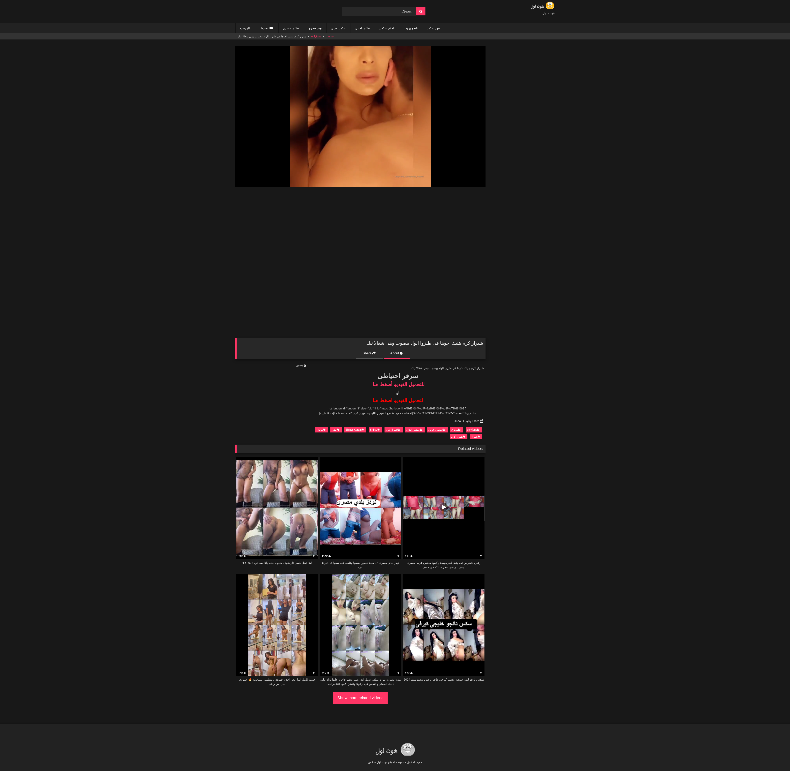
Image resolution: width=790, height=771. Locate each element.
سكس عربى (338, 28)
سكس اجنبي (363, 28)
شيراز (474, 436)
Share (367, 353)
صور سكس (433, 28)
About (395, 353)
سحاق (454, 429)
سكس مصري (291, 28)
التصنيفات (264, 28)
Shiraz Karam (353, 429)
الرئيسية (245, 28)
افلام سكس (386, 28)
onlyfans (316, 36)
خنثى (334, 429)
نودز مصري (315, 28)
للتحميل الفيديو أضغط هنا (399, 384)
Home (329, 36)
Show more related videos (360, 698)
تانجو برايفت (410, 28)
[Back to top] (777, 759)
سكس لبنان (413, 429)
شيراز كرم (391, 429)
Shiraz (374, 429)
